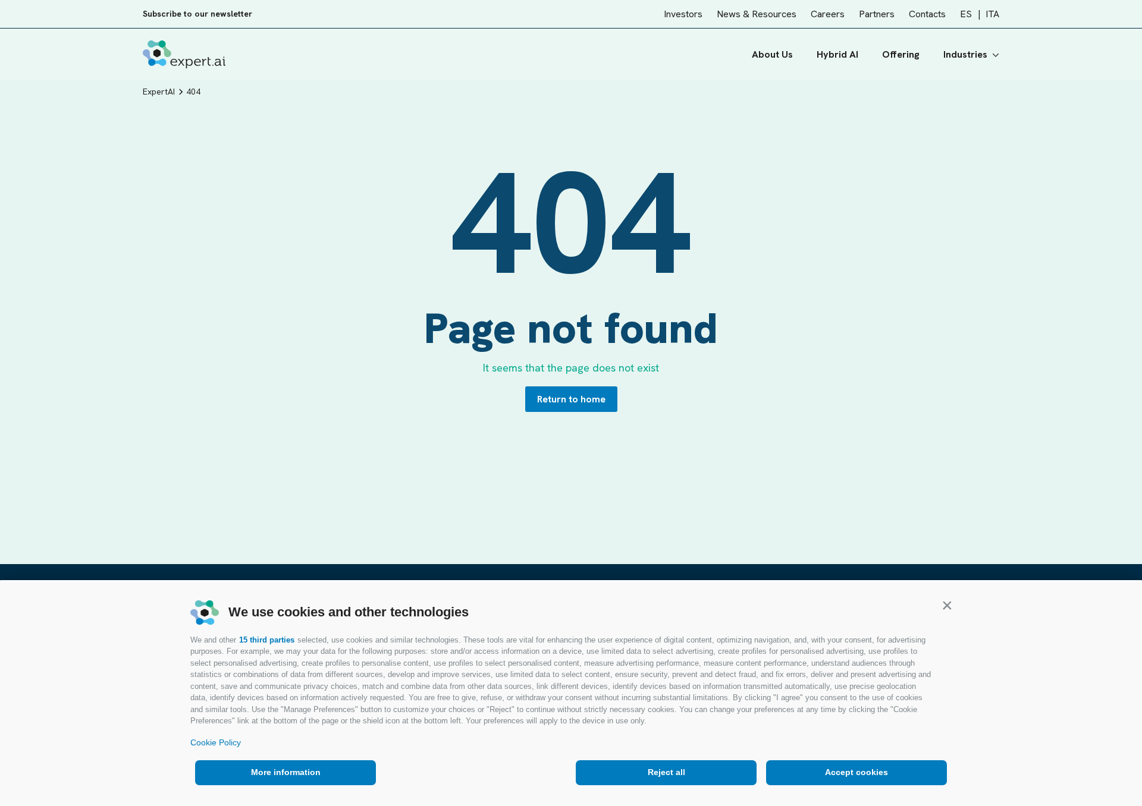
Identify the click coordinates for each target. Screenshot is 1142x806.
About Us (772, 54)
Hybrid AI (837, 54)
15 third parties (266, 639)
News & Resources (756, 14)
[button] (947, 605)
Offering (901, 54)
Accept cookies (856, 772)
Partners (877, 14)
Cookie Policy (215, 742)
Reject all (666, 772)
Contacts (927, 14)
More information (286, 772)
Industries (965, 54)
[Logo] (184, 54)
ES (966, 14)
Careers (828, 14)
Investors (683, 14)
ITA (992, 14)
